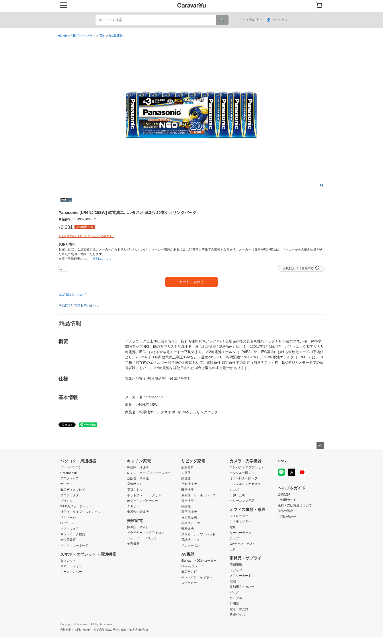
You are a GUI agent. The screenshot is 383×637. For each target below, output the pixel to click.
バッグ (234, 592)
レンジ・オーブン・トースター (148, 473)
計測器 (234, 603)
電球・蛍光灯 (239, 609)
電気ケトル (135, 489)
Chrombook (68, 473)
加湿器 (186, 473)
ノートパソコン (71, 467)
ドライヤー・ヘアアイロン (145, 532)
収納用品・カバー (242, 586)
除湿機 (186, 478)
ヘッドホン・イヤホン (196, 577)
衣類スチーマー (192, 523)
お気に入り (254, 19)
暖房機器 (187, 489)
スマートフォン (71, 566)
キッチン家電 (139, 461)
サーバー (66, 484)
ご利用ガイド (287, 500)
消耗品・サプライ (83, 35)
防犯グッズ (237, 614)
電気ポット (135, 484)
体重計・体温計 (138, 527)
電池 (102, 35)
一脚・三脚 (237, 495)
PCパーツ (67, 523)
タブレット (68, 560)
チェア (234, 538)
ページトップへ (320, 445)
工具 (233, 549)
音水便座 (187, 500)
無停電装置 (68, 539)
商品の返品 (285, 511)
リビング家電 (193, 461)
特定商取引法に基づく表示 (110, 629)
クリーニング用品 (242, 500)
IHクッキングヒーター (142, 500)
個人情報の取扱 (138, 629)
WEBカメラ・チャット (76, 506)
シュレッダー (239, 516)
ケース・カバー (71, 571)
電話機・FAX (190, 539)
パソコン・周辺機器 (78, 461)
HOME (62, 35)
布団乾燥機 (189, 517)
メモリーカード (240, 575)
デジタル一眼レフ (242, 473)
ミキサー (133, 506)
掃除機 (186, 506)
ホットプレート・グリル (144, 495)
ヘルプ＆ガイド (292, 488)
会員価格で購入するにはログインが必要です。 (86, 236)
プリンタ (66, 500)
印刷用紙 (236, 564)
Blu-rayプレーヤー (194, 566)
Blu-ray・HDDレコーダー (199, 560)
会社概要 (65, 629)
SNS (282, 461)
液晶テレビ (189, 571)
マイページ (280, 19)
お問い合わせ (287, 516)
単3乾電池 (116, 35)
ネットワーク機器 (72, 534)
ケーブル (236, 598)
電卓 (233, 527)
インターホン (190, 545)
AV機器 (188, 554)
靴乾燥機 (187, 528)
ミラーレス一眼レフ (244, 478)
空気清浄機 (189, 484)
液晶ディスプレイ (72, 489)
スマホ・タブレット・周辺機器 (88, 554)
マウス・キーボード (74, 545)
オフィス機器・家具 (248, 509)
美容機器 (133, 543)
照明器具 (187, 467)
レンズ (234, 489)
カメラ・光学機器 (246, 461)
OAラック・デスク (243, 543)
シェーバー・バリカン (142, 538)
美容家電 (135, 520)
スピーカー (189, 582)
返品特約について (73, 295)
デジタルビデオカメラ (245, 484)
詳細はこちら (102, 258)
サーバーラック (240, 532)
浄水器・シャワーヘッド (198, 534)
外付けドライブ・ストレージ (80, 512)
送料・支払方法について (295, 505)
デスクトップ (69, 478)
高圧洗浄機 (189, 512)
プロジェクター (71, 495)
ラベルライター (240, 521)
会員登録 (284, 494)
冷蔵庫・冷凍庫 (138, 467)
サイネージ (68, 517)
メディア (236, 570)
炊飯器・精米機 (138, 478)
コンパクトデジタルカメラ (248, 467)
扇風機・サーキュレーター (200, 495)
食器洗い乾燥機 (138, 512)
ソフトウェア (69, 528)
